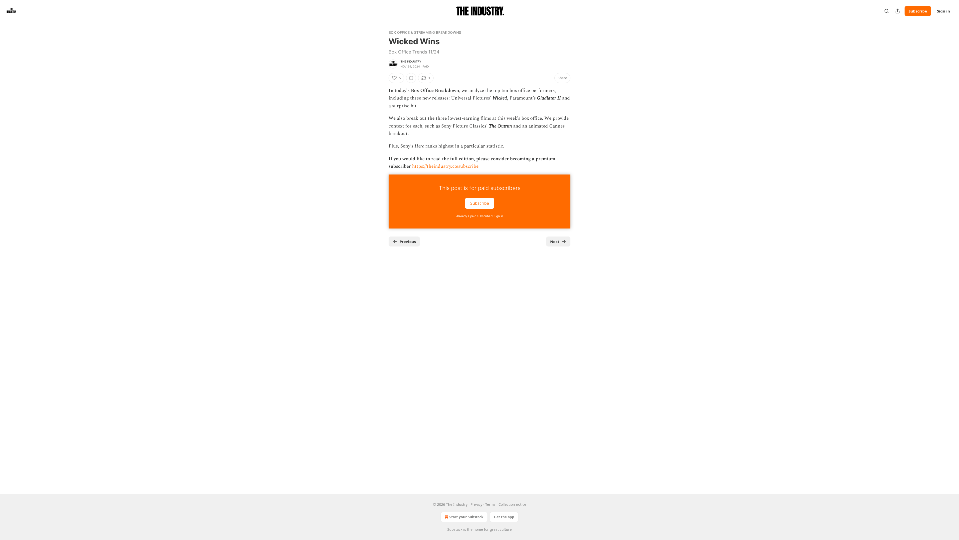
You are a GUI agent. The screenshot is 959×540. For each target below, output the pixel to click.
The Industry (411, 61)
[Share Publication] (898, 11)
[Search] (887, 11)
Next (554, 241)
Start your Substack (466, 516)
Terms (490, 504)
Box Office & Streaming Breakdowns (425, 32)
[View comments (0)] (411, 78)
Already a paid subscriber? (479, 216)
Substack (454, 529)
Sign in (943, 11)
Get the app (504, 516)
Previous (408, 241)
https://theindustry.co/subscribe (445, 166)
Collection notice (512, 504)
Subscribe (918, 11)
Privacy (476, 504)
